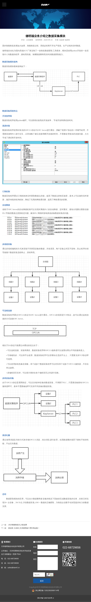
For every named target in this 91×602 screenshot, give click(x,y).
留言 (35, 559)
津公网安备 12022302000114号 (47, 590)
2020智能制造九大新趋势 (17, 525)
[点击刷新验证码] (49, 574)
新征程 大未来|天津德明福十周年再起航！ (24, 528)
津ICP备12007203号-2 (45, 598)
